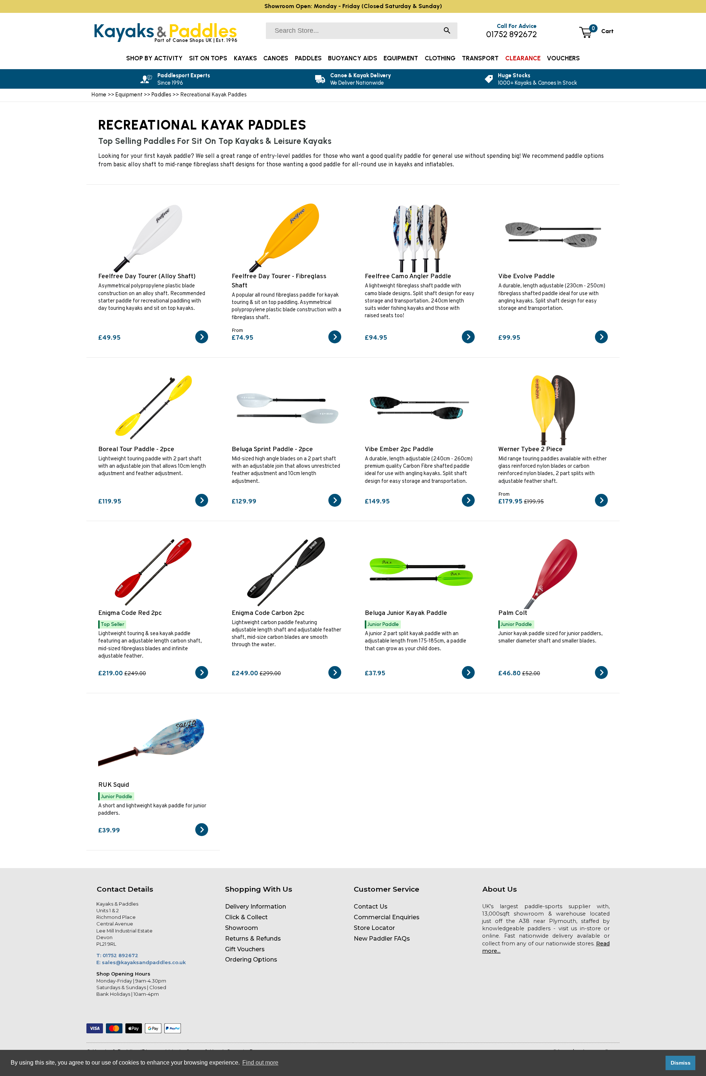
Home (99, 94)
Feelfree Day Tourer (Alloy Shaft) (147, 276)
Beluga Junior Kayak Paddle (406, 613)
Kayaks (245, 58)
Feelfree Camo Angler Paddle (408, 276)
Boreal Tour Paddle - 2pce (136, 449)
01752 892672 (511, 34)
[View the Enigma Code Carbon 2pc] (334, 677)
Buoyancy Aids (352, 58)
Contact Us (371, 906)
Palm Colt (512, 613)
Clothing (440, 58)
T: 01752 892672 (117, 955)
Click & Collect (246, 917)
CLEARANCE (523, 58)
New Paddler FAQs (382, 938)
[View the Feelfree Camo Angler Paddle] (468, 342)
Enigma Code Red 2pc (130, 613)
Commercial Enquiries (387, 917)
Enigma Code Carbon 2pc (268, 613)
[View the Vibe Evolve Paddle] (601, 342)
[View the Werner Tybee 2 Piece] (601, 505)
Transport (480, 58)
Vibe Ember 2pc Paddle (399, 449)
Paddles (161, 94)
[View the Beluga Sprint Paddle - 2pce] (334, 505)
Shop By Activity (154, 58)
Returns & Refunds (253, 938)
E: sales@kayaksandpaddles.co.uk (141, 962)
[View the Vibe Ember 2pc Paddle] (468, 505)
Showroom (241, 927)
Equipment (129, 94)
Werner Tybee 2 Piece (530, 449)
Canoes (275, 58)
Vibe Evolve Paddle (526, 276)
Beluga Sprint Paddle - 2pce (272, 449)
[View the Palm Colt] (601, 677)
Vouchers (563, 58)
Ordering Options (251, 959)
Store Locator (374, 927)
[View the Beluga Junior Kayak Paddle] (468, 677)
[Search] (447, 31)
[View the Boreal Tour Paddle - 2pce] (201, 505)
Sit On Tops (208, 58)
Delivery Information (255, 906)
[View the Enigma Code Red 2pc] (201, 677)
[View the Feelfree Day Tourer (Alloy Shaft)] (201, 342)
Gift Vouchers (245, 949)
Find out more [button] (260, 1062)
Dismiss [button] (681, 1063)
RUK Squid (113, 785)
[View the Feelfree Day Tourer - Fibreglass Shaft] (334, 342)
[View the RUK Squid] (201, 834)
